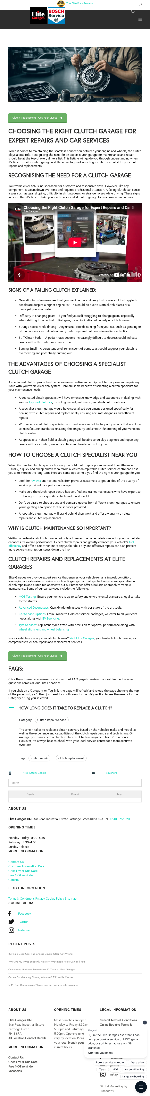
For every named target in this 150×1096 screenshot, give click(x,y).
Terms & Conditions (21, 898)
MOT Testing (27, 596)
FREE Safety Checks (34, 773)
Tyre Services (27, 625)
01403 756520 (120, 819)
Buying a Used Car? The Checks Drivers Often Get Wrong (40, 953)
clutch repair (39, 758)
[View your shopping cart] (133, 12)
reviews (36, 481)
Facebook (24, 913)
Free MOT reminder (21, 875)
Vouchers (111, 773)
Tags (119, 794)
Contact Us (16, 862)
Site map (71, 898)
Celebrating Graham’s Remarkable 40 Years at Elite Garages (41, 969)
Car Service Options (32, 614)
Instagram (24, 930)
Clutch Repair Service (51, 720)
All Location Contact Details (27, 1038)
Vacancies (15, 1071)
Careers (13, 880)
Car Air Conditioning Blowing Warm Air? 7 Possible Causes (40, 977)
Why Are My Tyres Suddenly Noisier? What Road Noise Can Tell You (46, 961)
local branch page (73, 1042)
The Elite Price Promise (79, 3)
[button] (75, 708)
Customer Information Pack (26, 866)
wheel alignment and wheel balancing (44, 629)
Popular (31, 794)
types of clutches (40, 402)
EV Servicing (50, 618)
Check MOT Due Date (23, 871)
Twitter (23, 922)
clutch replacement (71, 758)
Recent (75, 794)
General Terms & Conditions (118, 1020)
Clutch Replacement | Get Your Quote (34, 117)
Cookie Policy (55, 898)
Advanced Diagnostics (34, 607)
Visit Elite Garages (82, 638)
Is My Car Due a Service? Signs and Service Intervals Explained (43, 985)
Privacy (40, 898)
